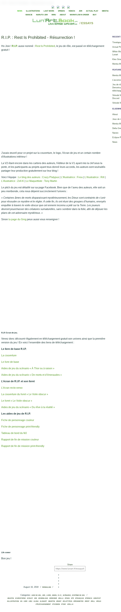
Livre (48, 595)
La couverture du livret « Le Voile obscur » (24, 394)
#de (35, 598)
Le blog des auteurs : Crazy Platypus (38, 177)
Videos (72, 11)
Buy (94, 15)
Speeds (61, 11)
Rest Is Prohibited (45, 46)
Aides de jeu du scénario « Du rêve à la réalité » (28, 407)
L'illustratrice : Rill (94, 177)
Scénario (67, 595)
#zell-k (70, 604)
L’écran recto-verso (12, 387)
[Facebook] (76, 6)
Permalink (46, 587)
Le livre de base (10, 362)
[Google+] (82, 6)
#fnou (67, 598)
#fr (72, 598)
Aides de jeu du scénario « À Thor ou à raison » (27, 368)
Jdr (43, 595)
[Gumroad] (53, 7)
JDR (80, 11)
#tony (63, 604)
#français (79, 598)
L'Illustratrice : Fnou (72, 177)
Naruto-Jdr (42, 15)
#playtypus (67, 601)
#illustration (13, 601)
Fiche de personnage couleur (17, 420)
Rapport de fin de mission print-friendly (22, 446)
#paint (58, 601)
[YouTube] (73, 7)
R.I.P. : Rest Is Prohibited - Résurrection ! (38, 37)
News (19, 11)
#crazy (30, 598)
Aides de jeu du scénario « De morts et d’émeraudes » (31, 374)
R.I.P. (15, 46)
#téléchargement (43, 604)
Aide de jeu (36, 595)
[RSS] (48, 7)
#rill (93, 601)
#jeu (30, 601)
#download (43, 598)
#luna (36, 601)
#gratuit (97, 598)
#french (88, 598)
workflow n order (79, 15)
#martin (51, 601)
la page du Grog (17, 219)
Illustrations (33, 11)
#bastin (10, 598)
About (63, 15)
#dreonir (53, 598)
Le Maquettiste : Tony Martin (41, 181)
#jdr (25, 601)
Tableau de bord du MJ (14, 433)
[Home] (55, 23)
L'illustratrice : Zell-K (12, 181)
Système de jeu (78, 595)
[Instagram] (68, 7)
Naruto (115, 133)
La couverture (9, 355)
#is (21, 601)
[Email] (44, 6)
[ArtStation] (63, 7)
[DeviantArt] (58, 7)
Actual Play (92, 11)
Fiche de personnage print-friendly (20, 426)
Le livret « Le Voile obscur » (16, 400)
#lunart (43, 601)
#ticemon (56, 604)
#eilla (60, 598)
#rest (87, 601)
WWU (54, 15)
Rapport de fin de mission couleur (20, 439)
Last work (49, 11)
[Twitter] (79, 6)
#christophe (20, 598)
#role (98, 601)
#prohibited (78, 601)
